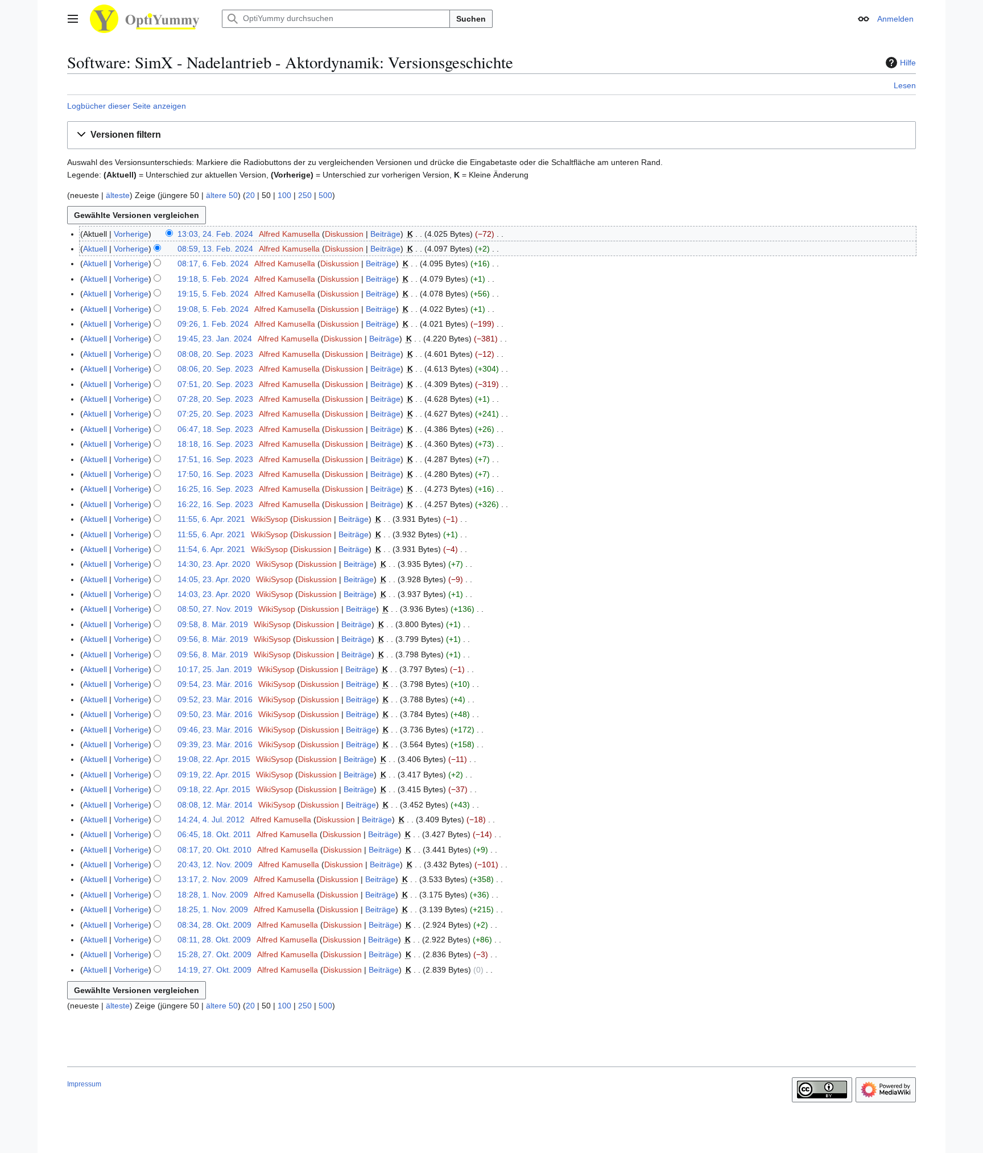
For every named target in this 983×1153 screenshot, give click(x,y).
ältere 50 (222, 195)
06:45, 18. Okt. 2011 (214, 834)
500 (325, 195)
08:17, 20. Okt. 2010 (214, 849)
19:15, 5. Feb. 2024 (213, 293)
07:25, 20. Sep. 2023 (215, 413)
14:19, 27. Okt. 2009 (214, 969)
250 (305, 195)
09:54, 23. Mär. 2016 (215, 684)
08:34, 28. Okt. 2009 (214, 924)
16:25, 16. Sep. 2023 (215, 488)
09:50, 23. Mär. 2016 (215, 714)
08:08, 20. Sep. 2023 (215, 354)
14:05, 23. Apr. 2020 (213, 579)
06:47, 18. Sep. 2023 (215, 429)
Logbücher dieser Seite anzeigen (126, 105)
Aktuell (95, 248)
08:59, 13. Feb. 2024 (215, 248)
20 (250, 195)
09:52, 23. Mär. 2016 (215, 699)
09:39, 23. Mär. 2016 (215, 744)
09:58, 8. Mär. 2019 (212, 624)
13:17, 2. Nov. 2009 (212, 879)
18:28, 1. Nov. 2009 (212, 894)
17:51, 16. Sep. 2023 (215, 459)
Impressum (84, 1084)
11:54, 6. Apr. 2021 (211, 549)
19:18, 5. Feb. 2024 (213, 278)
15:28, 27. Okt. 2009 (214, 954)
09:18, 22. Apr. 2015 (213, 789)
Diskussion (344, 233)
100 (284, 195)
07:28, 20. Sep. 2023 (215, 398)
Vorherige (131, 233)
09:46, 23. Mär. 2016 (215, 729)
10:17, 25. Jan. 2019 (214, 669)
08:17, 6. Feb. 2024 (213, 263)
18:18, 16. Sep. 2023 (215, 443)
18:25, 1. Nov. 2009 (212, 909)
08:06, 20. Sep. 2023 (215, 368)
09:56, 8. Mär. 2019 (212, 639)
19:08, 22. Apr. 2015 (213, 759)
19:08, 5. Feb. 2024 (213, 309)
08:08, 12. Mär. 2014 (215, 804)
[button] (73, 19)
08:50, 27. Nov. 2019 (215, 608)
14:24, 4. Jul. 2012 (211, 819)
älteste (118, 195)
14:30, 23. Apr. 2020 (213, 564)
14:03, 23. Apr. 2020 (213, 594)
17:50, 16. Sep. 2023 (215, 474)
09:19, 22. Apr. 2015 (213, 774)
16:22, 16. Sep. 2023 (215, 504)
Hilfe (908, 62)
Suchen (471, 18)
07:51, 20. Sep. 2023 (215, 384)
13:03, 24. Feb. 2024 (215, 233)
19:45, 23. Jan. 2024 (214, 338)
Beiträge (385, 233)
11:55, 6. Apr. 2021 (211, 519)
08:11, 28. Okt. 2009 (214, 939)
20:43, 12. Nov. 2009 (215, 864)
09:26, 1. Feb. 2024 (213, 323)
